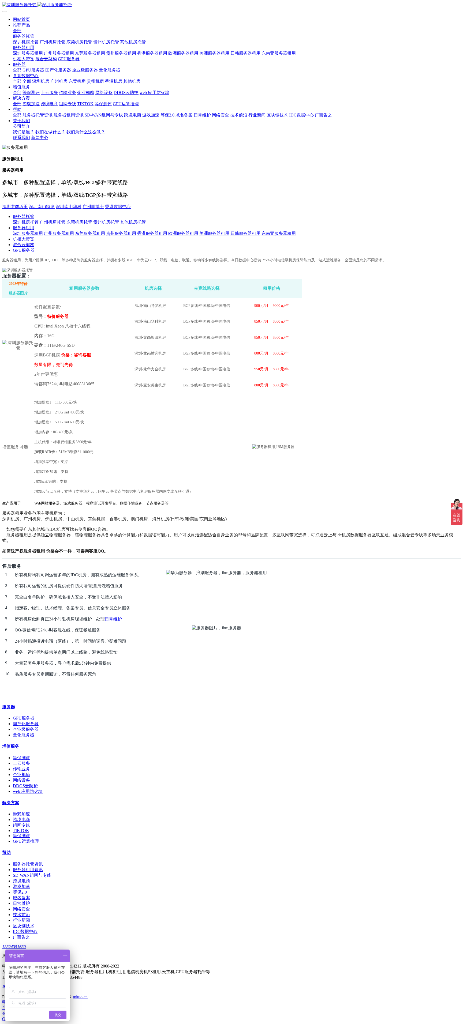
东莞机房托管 (79, 222)
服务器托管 (23, 216)
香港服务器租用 (152, 233)
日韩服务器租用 (245, 233)
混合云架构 (23, 244)
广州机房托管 (52, 222)
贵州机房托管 (106, 222)
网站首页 (21, 19)
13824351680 (14, 946)
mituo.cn (80, 997)
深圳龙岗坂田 (15, 206)
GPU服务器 (24, 250)
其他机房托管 (133, 222)
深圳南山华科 (68, 206)
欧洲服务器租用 (183, 233)
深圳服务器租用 (28, 233)
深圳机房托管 (26, 222)
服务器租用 (23, 227)
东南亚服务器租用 (279, 233)
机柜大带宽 (23, 239)
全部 (17, 30)
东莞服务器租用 (90, 233)
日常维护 (113, 619)
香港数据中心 (118, 206)
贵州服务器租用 (121, 233)
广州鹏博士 (93, 206)
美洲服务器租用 (214, 233)
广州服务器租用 (59, 233)
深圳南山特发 (42, 206)
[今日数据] (231, 5)
